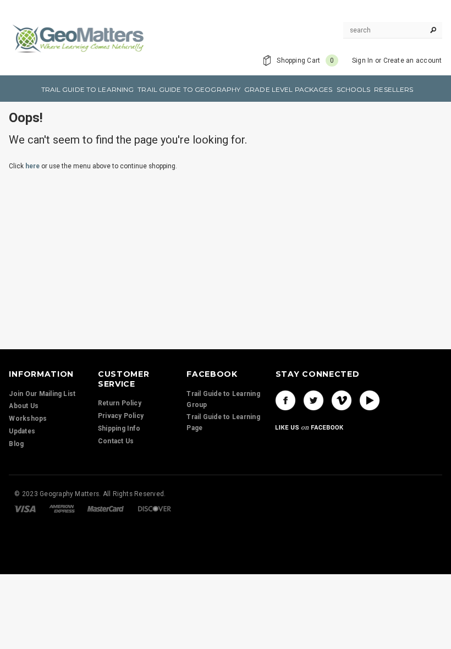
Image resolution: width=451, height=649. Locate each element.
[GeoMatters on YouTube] (370, 400)
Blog (16, 444)
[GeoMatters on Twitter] (313, 400)
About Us (23, 406)
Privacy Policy (121, 416)
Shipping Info (119, 428)
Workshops (28, 418)
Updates (22, 431)
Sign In (362, 60)
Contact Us (116, 441)
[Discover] (154, 508)
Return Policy (119, 403)
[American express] (62, 508)
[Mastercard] (105, 508)
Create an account (412, 60)
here (32, 166)
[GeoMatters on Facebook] (285, 400)
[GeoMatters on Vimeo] (341, 400)
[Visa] (25, 508)
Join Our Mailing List (42, 394)
